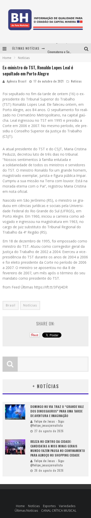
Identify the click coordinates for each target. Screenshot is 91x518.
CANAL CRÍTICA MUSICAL (58, 510)
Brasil (10, 305)
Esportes (49, 506)
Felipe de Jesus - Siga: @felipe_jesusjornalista (47, 423)
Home (7, 58)
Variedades (67, 506)
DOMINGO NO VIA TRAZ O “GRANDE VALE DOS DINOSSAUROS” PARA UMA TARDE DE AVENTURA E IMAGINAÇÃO (57, 411)
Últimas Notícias (26, 510)
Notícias (76, 81)
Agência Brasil (17, 81)
